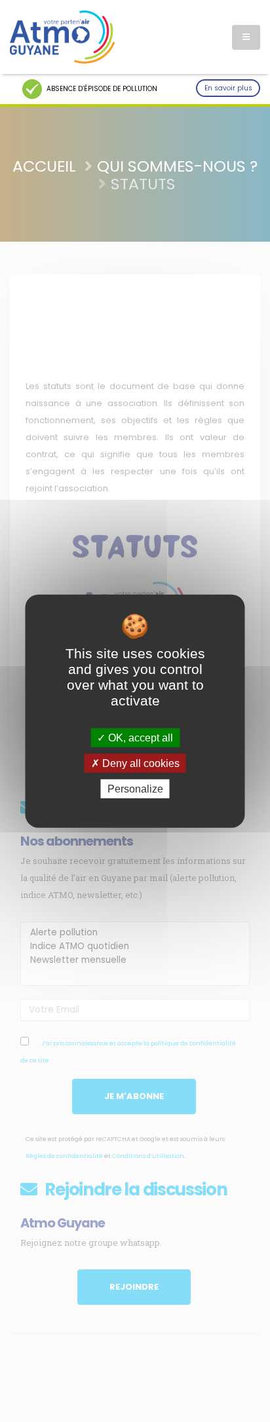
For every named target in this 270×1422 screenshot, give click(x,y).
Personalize (135, 789)
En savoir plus (228, 88)
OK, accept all (139, 737)
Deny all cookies (140, 762)
